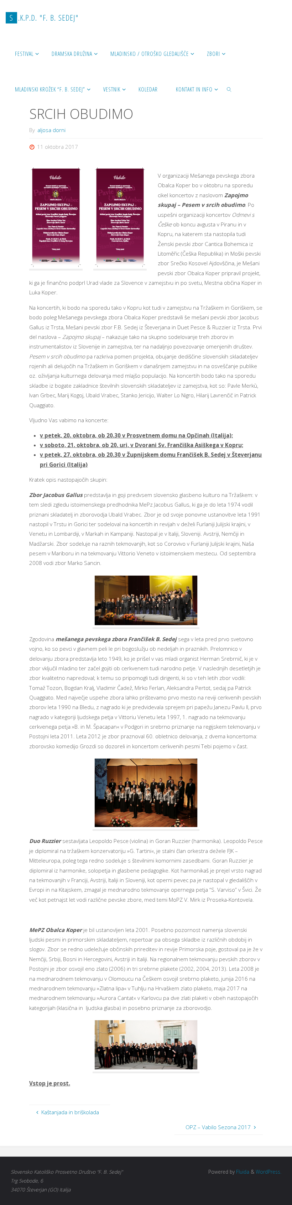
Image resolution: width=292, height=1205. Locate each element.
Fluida (242, 1171)
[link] (229, 89)
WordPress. (268, 1171)
